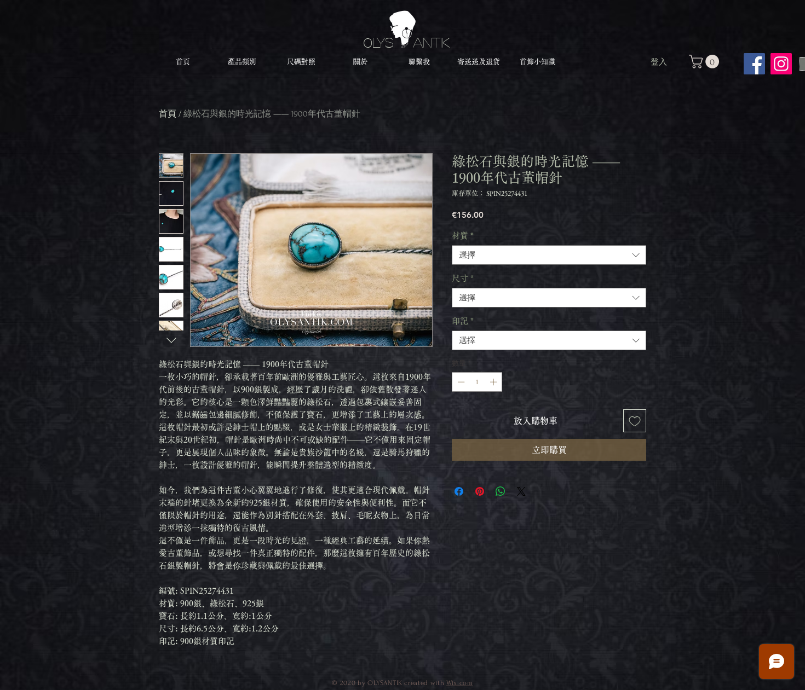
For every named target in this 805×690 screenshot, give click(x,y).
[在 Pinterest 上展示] (479, 491)
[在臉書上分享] (458, 491)
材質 (463, 235)
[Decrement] (460, 382)
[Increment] (494, 382)
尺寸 (463, 278)
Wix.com (459, 683)
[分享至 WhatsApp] (500, 491)
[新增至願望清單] (634, 420)
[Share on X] (521, 491)
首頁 (167, 114)
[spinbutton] (477, 382)
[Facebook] (754, 63)
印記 (463, 321)
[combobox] (549, 255)
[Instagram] (781, 63)
